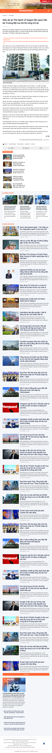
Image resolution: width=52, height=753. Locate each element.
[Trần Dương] (26, 4)
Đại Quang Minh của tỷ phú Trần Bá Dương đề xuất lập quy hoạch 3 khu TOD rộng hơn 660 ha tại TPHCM (33, 328)
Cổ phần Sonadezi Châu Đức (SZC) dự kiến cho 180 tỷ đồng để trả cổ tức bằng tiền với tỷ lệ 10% (34, 344)
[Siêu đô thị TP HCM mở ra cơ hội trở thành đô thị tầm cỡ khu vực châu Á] (11, 289)
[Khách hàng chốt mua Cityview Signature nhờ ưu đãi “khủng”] (11, 679)
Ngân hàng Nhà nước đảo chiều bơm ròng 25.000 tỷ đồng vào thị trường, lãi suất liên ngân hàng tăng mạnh (34, 738)
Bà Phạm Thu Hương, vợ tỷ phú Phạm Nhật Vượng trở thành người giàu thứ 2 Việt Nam (34, 256)
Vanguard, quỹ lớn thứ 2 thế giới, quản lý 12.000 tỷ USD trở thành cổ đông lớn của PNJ (34, 406)
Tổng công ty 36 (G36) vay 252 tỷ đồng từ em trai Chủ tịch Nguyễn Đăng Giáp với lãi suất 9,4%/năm (34, 359)
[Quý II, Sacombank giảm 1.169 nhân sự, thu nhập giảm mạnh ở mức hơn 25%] (11, 231)
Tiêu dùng (28, 520)
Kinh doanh (5, 203)
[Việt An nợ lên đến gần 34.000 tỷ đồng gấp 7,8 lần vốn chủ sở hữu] (11, 245)
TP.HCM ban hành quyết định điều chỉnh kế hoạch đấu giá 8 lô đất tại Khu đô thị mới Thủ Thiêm (34, 707)
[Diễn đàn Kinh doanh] (26, 11)
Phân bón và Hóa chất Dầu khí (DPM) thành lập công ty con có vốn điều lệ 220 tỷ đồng (10, 208)
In (41, 148)
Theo (34, 139)
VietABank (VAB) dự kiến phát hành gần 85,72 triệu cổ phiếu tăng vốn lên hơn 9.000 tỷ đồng (34, 421)
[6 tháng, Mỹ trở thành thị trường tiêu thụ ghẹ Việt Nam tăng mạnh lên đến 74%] (11, 724)
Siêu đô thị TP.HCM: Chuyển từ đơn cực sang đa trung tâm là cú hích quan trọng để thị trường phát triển (34, 468)
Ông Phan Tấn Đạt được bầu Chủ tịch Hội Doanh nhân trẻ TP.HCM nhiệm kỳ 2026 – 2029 (33, 375)
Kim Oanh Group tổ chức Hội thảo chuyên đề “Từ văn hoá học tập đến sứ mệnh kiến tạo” (34, 437)
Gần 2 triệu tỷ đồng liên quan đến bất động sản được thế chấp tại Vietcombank (33, 390)
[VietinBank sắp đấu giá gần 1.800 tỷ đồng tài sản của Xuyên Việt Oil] (11, 316)
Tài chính (26, 236)
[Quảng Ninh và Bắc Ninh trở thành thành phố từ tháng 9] (11, 303)
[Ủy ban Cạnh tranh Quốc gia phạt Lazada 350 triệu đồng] (11, 514)
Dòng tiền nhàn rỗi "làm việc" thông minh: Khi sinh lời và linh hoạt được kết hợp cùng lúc (34, 691)
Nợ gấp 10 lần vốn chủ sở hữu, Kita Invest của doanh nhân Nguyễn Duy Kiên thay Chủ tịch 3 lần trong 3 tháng (34, 452)
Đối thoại (26, 281)
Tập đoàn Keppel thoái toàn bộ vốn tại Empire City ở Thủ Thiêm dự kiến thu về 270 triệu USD (25, 208)
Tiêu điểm (27, 308)
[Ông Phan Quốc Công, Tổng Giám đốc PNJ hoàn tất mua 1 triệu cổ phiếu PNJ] (11, 485)
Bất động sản (27, 250)
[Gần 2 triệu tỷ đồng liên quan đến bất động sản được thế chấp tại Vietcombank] (11, 392)
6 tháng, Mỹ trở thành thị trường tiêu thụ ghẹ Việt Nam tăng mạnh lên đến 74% (33, 722)
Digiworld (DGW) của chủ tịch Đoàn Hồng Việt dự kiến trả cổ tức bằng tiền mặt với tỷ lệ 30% (34, 272)
